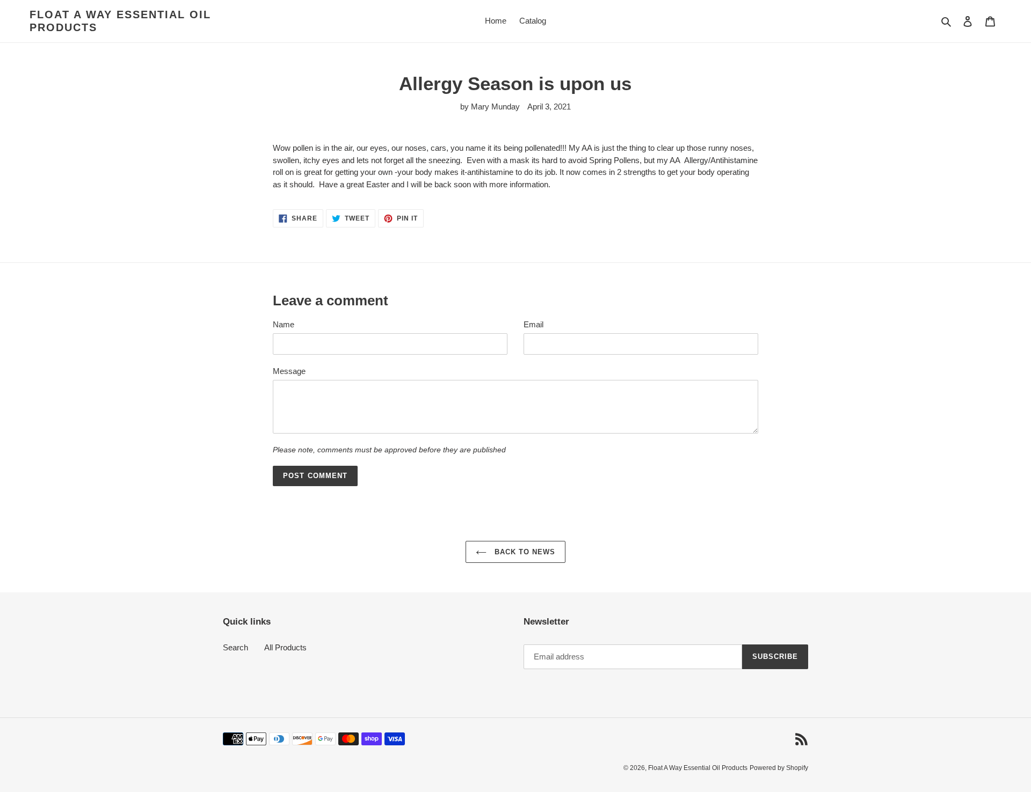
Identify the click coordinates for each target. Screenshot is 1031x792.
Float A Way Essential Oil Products (120, 21)
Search (235, 647)
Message (289, 371)
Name (283, 324)
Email (533, 324)
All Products (285, 647)
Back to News (524, 552)
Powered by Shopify (779, 768)
